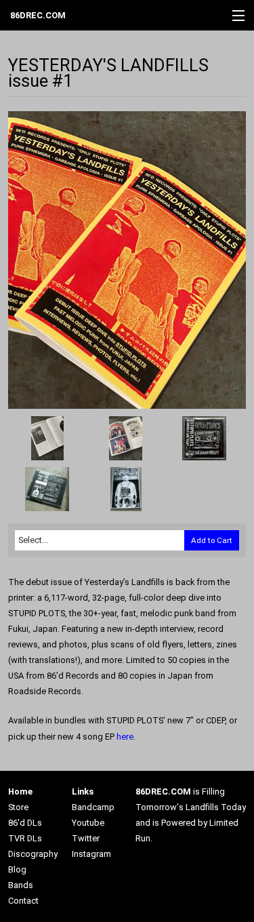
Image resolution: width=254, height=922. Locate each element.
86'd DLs (25, 823)
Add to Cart (211, 540)
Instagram (91, 854)
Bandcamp (93, 807)
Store (18, 807)
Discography (33, 854)
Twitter (86, 838)
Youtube (88, 823)
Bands (20, 885)
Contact (23, 901)
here (125, 736)
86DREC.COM (38, 15)
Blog (17, 869)
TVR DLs (25, 838)
